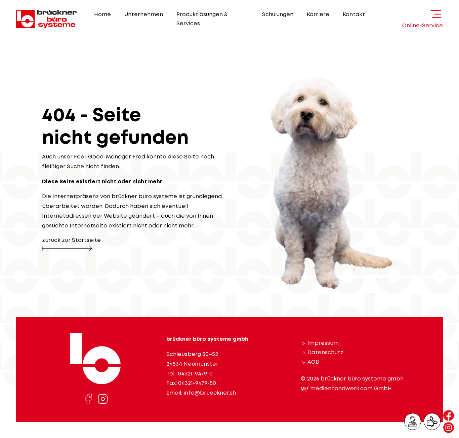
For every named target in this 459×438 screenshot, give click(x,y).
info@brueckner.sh (209, 393)
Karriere (318, 14)
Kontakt (354, 14)
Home (102, 14)
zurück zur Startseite (71, 240)
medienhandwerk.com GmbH (351, 388)
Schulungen (277, 14)
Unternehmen (143, 14)
